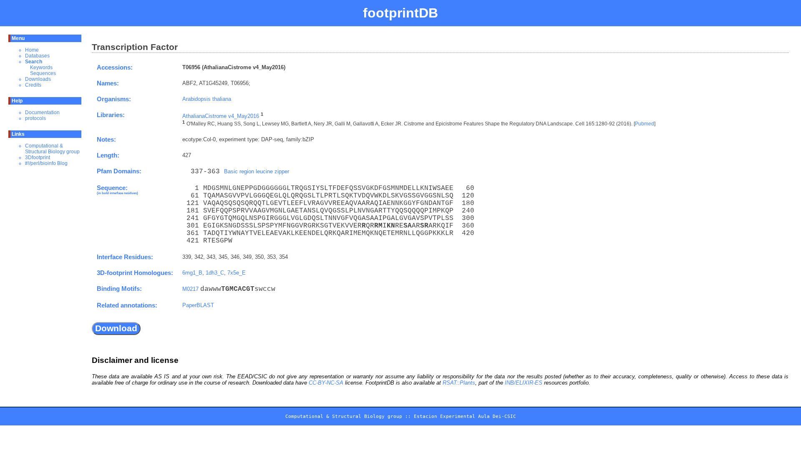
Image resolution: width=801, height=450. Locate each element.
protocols (35, 118)
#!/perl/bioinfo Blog (46, 163)
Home (32, 50)
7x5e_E (236, 273)
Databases (37, 56)
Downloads (38, 79)
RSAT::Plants (459, 383)
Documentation (42, 112)
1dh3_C (215, 273)
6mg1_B (192, 273)
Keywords (41, 67)
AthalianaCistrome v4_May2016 (220, 116)
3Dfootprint (37, 157)
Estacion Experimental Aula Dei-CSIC (465, 416)
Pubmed (644, 124)
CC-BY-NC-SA (326, 383)
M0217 (190, 289)
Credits (33, 85)
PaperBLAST (198, 305)
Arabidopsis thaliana (206, 99)
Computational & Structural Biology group (52, 149)
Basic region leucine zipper (256, 171)
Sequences (43, 73)
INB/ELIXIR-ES (523, 383)
